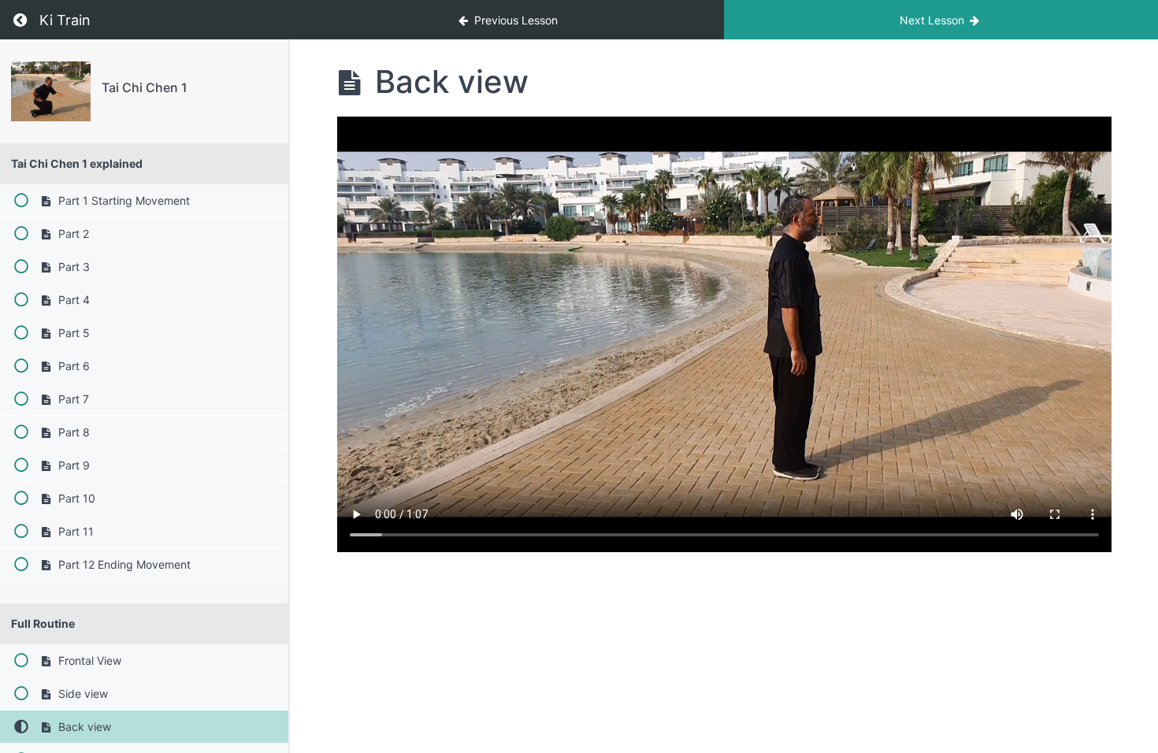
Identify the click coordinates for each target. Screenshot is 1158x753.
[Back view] (51, 91)
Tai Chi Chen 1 (144, 87)
